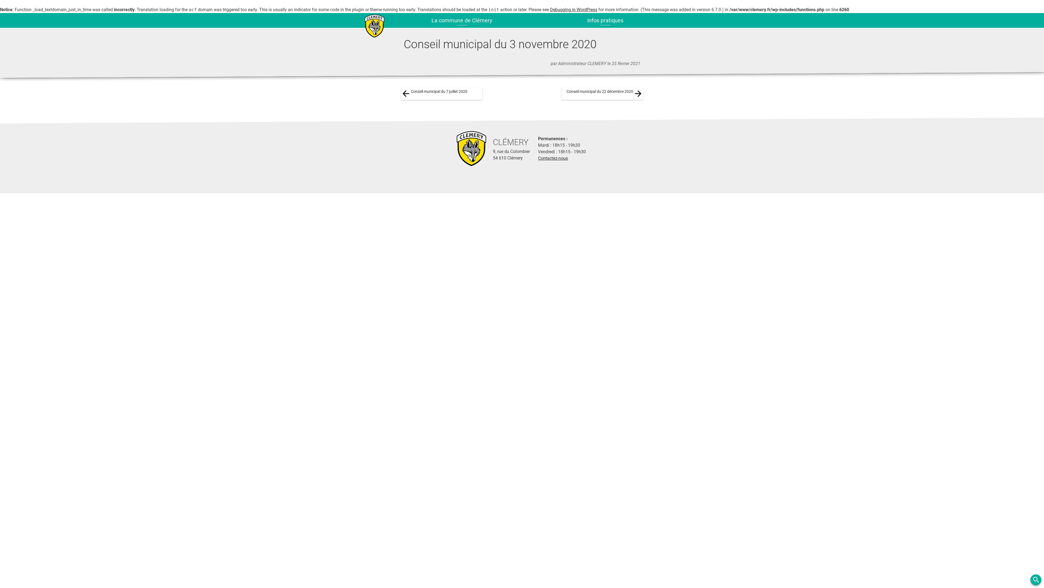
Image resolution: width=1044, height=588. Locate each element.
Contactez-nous (553, 158)
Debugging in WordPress (573, 9)
